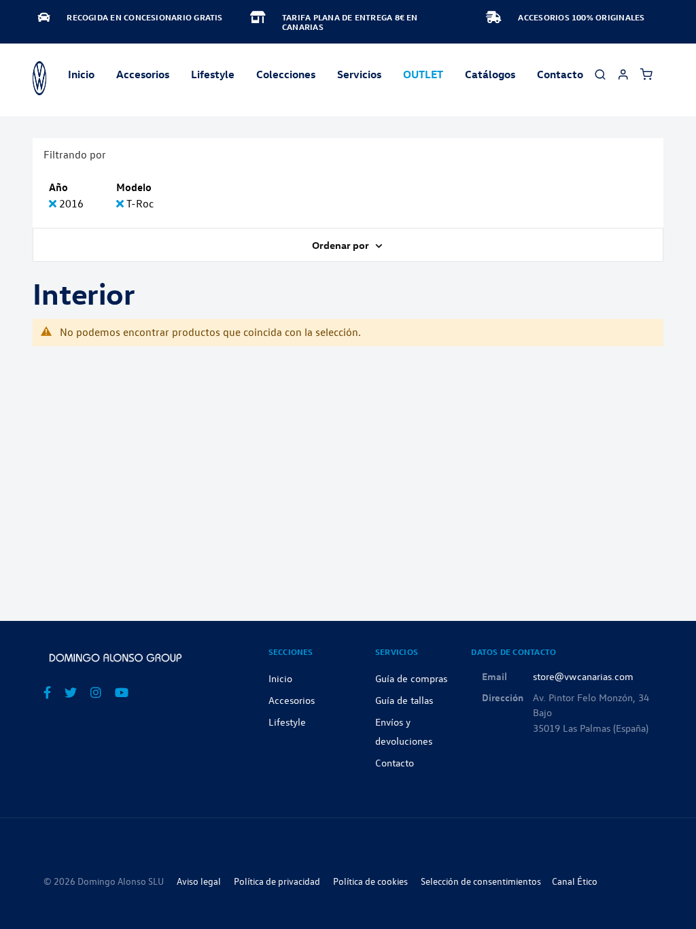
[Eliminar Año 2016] (54, 203)
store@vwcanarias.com (583, 676)
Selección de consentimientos (481, 881)
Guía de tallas (404, 700)
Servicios (359, 74)
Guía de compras (411, 678)
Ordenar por (341, 245)
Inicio (81, 74)
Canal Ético (574, 881)
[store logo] (39, 78)
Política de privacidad (277, 881)
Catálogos (490, 74)
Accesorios (291, 700)
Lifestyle (212, 74)
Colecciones (285, 74)
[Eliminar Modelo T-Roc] (121, 203)
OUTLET (423, 74)
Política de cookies (370, 881)
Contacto (560, 74)
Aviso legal (199, 881)
